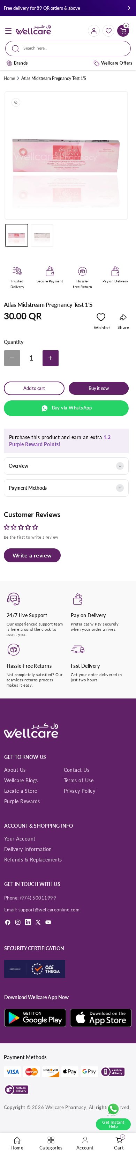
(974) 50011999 (38, 898)
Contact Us (77, 770)
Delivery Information (28, 849)
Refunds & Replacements (33, 860)
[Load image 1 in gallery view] (16, 235)
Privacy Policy (80, 791)
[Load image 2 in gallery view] (42, 235)
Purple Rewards (22, 801)
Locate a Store (20, 791)
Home (9, 78)
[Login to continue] (101, 318)
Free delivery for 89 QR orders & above (42, 8)
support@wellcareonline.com (49, 909)
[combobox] (68, 48)
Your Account (20, 839)
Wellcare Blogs (21, 780)
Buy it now (99, 388)
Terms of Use (79, 780)
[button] (129, 8)
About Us (15, 770)
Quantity (14, 342)
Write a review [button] (32, 555)
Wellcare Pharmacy (65, 1107)
